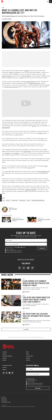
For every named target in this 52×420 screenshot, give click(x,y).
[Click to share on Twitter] (1, 198)
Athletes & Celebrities (7, 356)
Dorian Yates (27, 151)
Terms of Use (4, 398)
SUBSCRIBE (42, 248)
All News (26, 329)
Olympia (26, 70)
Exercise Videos (29, 356)
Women (24, 247)
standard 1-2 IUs (42, 133)
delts (16, 72)
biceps (11, 72)
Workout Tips (40, 218)
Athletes (8, 200)
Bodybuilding (22, 200)
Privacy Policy (4, 399)
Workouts (5, 351)
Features (4, 358)
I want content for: (9, 247)
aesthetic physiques (31, 189)
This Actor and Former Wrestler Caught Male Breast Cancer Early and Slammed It (36, 299)
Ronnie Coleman (26, 76)
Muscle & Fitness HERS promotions (14, 250)
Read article (26, 291)
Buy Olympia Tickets (7, 365)
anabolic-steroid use (34, 83)
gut (29, 167)
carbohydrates (6, 127)
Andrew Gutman (7, 19)
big (2, 175)
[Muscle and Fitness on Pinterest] (32, 267)
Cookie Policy (4, 400)
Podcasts (28, 358)
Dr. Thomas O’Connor (29, 81)
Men (20, 247)
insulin (47, 85)
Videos (27, 353)
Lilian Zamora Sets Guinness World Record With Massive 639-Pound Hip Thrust (36, 283)
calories (34, 125)
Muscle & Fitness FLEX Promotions (14, 252)
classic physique (42, 171)
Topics (27, 351)
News (3, 7)
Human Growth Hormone (11, 86)
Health (28, 200)
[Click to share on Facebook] (1, 195)
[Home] (2, 2)
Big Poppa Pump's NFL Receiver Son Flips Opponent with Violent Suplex (36, 316)
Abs (3, 200)
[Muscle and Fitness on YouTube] (28, 267)
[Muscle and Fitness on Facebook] (19, 267)
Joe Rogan (16, 153)
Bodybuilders (15, 200)
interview (7, 153)
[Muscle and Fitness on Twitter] (23, 267)
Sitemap (4, 369)
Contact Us (3, 397)
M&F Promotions (10, 249)
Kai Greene (9, 76)
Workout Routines (16, 218)
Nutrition (5, 353)
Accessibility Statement (6, 402)
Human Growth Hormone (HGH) (38, 200)
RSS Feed (28, 360)
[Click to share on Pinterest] (1, 200)
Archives (4, 367)
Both (17, 247)
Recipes (4, 360)
